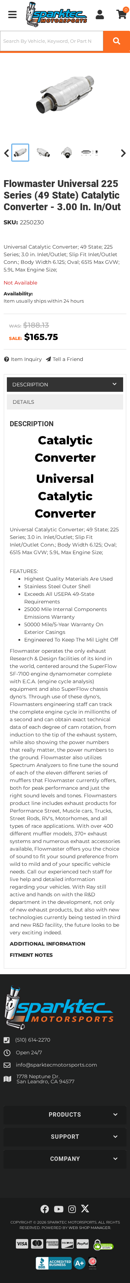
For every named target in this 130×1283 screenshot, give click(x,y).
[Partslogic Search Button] (116, 41)
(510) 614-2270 (32, 1040)
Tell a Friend (68, 359)
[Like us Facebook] (44, 1209)
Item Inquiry (26, 359)
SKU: (11, 222)
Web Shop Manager (89, 1227)
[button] (65, 41)
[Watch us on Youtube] (59, 1209)
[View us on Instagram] (72, 1209)
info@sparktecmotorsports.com (56, 1064)
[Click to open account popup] (100, 14)
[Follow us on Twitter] (85, 1208)
